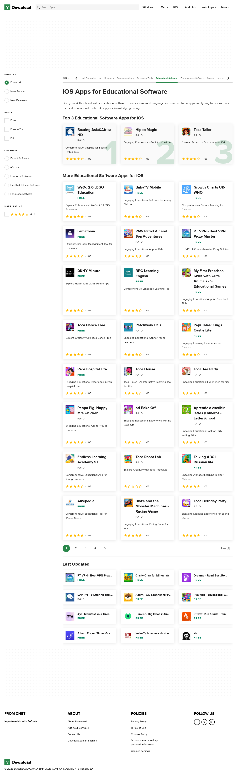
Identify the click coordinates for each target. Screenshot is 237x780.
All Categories (89, 78)
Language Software (21, 194)
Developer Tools (145, 78)
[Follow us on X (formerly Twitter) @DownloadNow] (204, 722)
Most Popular (17, 91)
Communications (125, 78)
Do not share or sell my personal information (144, 742)
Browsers (109, 78)
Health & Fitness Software (25, 185)
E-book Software (19, 158)
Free (13, 120)
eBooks (14, 167)
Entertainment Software (192, 78)
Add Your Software (78, 728)
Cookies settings (140, 751)
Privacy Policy (138, 721)
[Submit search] (38, 7)
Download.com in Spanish (82, 740)
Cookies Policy (139, 734)
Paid (12, 138)
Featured (15, 82)
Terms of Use (138, 728)
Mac (163, 7)
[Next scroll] (228, 78)
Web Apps (208, 7)
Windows (148, 7)
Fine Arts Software (20, 176)
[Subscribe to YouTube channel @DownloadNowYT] (212, 722)
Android (189, 7)
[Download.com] (17, 7)
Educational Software (167, 78)
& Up (33, 214)
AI (100, 78)
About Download (77, 721)
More (224, 7)
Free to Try (16, 129)
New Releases (18, 100)
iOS (175, 7)
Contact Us (74, 734)
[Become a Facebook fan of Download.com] (197, 722)
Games (210, 78)
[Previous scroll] (76, 78)
